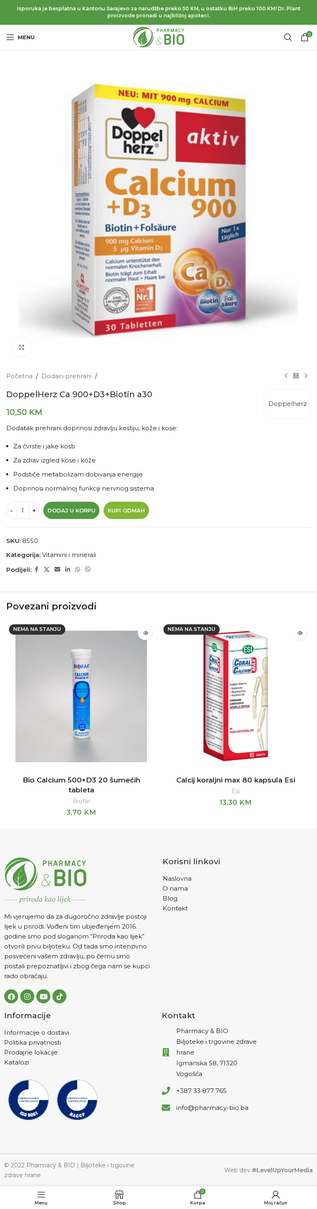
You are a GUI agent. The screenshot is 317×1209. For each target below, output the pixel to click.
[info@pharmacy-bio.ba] (166, 1108)
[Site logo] (159, 36)
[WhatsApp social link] (78, 569)
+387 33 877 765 (201, 1091)
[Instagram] (27, 996)
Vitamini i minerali (69, 555)
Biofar (81, 801)
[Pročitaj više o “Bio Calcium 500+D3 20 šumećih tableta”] (145, 633)
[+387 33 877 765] (166, 1091)
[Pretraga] (288, 37)
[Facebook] (11, 996)
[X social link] (46, 569)
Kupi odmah (126, 510)
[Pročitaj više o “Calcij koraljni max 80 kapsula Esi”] (299, 633)
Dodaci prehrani (66, 376)
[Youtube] (43, 996)
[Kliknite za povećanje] (21, 347)
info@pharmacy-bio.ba (212, 1108)
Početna (19, 376)
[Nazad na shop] (296, 376)
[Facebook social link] (36, 569)
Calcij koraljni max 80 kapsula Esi (235, 780)
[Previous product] (286, 376)
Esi (236, 791)
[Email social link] (57, 569)
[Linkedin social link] (68, 569)
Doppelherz (287, 404)
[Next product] (306, 376)
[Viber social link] (88, 569)
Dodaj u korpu (71, 510)
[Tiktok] (59, 996)
